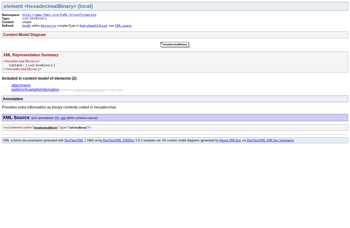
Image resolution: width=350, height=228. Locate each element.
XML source (123, 25)
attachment (20, 85)
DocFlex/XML (74, 140)
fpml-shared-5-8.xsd (93, 25)
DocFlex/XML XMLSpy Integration (270, 140)
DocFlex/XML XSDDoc (119, 140)
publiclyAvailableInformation (35, 90)
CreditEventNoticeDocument (89, 89)
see (62, 118)
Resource (48, 26)
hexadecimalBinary (46, 127)
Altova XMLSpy (230, 140)
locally (26, 25)
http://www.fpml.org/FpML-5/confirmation (59, 15)
